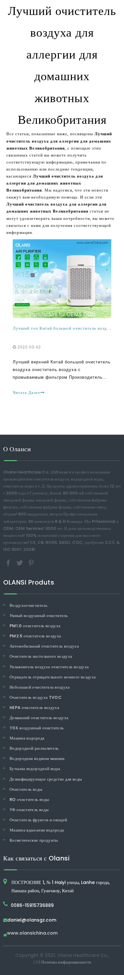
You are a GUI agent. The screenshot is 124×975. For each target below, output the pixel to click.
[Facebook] (9, 562)
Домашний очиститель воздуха (39, 718)
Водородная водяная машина (37, 758)
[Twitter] (20, 562)
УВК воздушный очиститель (37, 728)
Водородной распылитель (34, 748)
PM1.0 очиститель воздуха (35, 626)
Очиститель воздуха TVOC (36, 697)
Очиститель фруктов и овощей (38, 820)
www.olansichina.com (32, 933)
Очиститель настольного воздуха (41, 656)
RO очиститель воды (29, 799)
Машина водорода (27, 738)
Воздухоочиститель (28, 605)
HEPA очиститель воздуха (34, 708)
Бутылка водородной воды (35, 769)
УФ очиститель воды (29, 810)
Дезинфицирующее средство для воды (46, 779)
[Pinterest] (31, 562)
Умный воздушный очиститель (39, 616)
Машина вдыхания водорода (37, 830)
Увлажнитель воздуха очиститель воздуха (49, 667)
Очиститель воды (26, 789)
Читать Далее (26, 392)
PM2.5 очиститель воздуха (35, 636)
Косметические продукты (34, 840)
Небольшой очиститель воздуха (40, 687)
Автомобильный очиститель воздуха (44, 646)
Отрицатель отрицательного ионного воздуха (53, 677)
